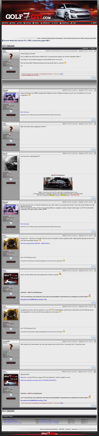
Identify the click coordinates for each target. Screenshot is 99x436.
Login (74, 23)
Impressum (74, 429)
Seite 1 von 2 (10, 45)
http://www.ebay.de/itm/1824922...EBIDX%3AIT (35, 243)
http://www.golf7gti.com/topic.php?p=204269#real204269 (38, 380)
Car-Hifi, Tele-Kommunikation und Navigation (52, 38)
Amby (72, 419)
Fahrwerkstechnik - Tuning (45, 419)
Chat (20, 23)
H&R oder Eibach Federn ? (10, 419)
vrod (4, 235)
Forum (6, 23)
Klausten (5, 90)
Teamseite (68, 429)
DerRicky (73, 421)
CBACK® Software (26, 432)
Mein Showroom (25, 112)
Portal (13, 23)
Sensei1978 (6, 341)
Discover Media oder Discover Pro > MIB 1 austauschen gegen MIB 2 (80, 38)
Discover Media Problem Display (11, 421)
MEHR (94, 23)
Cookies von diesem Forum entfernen (49, 429)
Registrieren (65, 23)
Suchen (56, 23)
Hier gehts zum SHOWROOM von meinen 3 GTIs (34, 299)
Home (39, 38)
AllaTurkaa (94, 432)
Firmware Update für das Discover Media (13, 422)
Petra (4, 270)
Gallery (37, 23)
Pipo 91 (5, 153)
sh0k (4, 51)
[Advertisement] (49, 29)
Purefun (73, 422)
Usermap (28, 23)
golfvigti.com (46, 23)
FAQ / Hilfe (61, 429)
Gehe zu (93, 48)
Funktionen (85, 48)
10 (94, 371)
